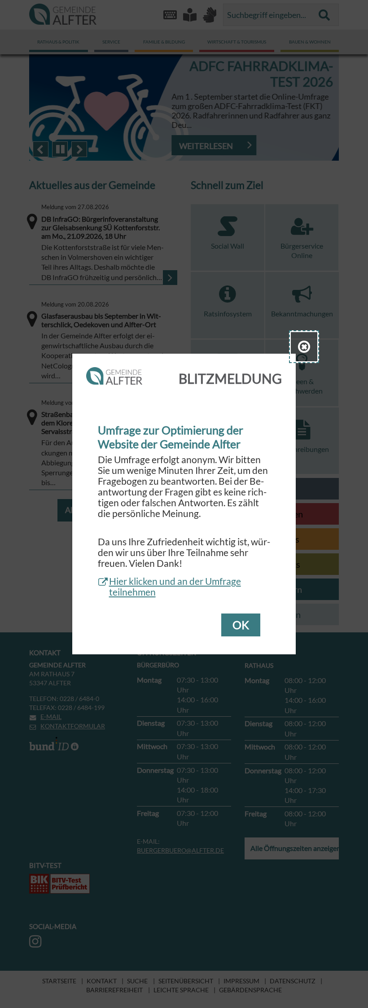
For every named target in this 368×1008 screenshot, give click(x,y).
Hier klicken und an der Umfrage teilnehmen (175, 586)
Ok (240, 624)
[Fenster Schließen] (304, 346)
